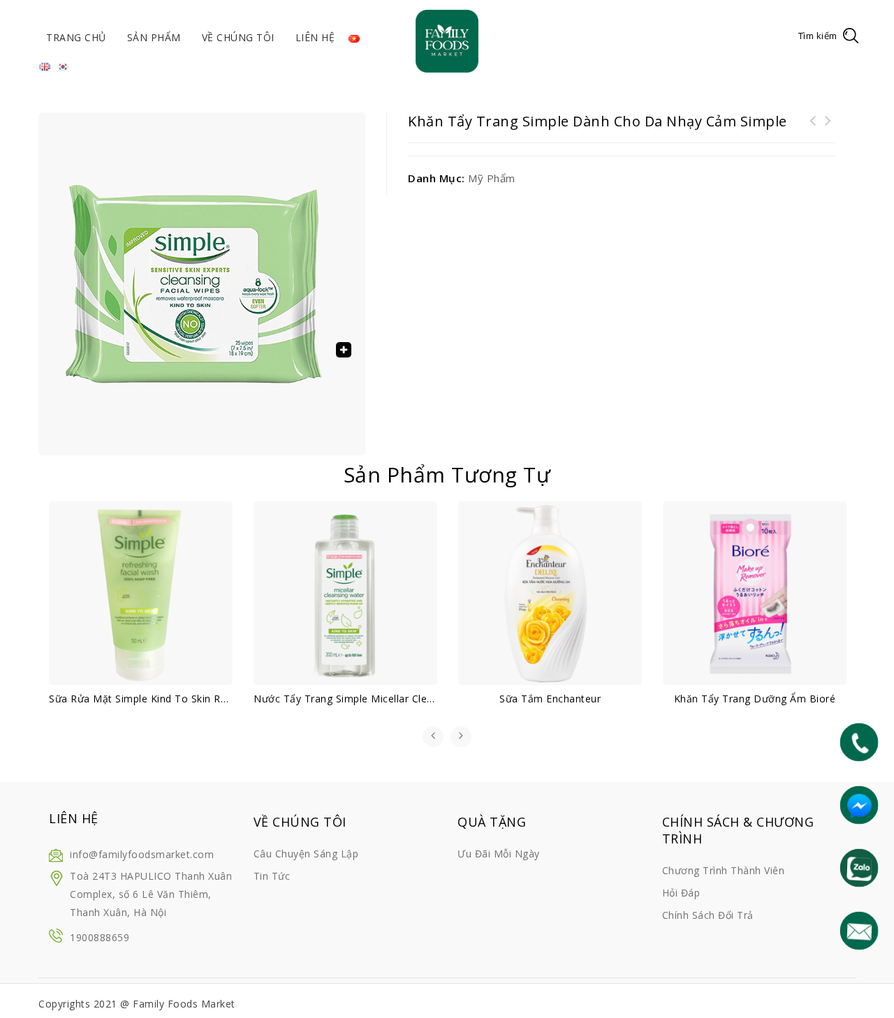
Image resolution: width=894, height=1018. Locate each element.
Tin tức (272, 876)
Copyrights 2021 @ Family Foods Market (136, 1003)
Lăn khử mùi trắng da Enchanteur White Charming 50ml (813, 137)
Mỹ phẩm (491, 178)
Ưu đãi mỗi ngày (498, 853)
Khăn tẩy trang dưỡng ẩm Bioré (828, 129)
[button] (343, 349)
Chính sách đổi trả (708, 915)
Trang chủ (76, 37)
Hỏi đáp (681, 892)
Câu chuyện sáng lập (306, 853)
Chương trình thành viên (723, 870)
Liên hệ (315, 37)
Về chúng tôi (238, 37)
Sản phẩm (154, 37)
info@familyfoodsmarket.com (142, 854)
